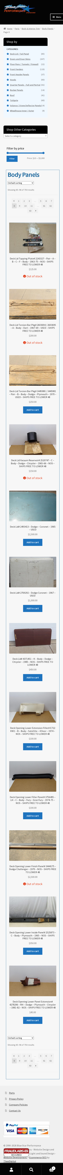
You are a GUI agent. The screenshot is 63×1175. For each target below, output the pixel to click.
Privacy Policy (16, 1098)
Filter (12, 158)
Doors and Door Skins (20, 59)
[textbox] (26, 136)
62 (51, 206)
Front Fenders (16, 69)
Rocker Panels (16, 90)
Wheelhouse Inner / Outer (22, 110)
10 (25, 206)
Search (32, 1170)
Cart (47, 1167)
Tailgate (14, 100)
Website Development (15, 1157)
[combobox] (26, 136)
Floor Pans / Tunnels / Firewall (24, 64)
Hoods (13, 79)
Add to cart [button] (33, 409)
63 (30, 210)
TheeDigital (10, 1161)
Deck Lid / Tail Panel (19, 53)
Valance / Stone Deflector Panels (25, 105)
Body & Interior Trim (31, 28)
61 (44, 206)
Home (9, 28)
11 (32, 206)
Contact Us (15, 1110)
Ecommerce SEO (38, 1157)
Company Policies (18, 1104)
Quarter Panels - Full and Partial (25, 85)
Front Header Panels (19, 74)
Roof (12, 95)
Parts (17, 28)
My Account (12, 1170)
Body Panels (47, 28)
